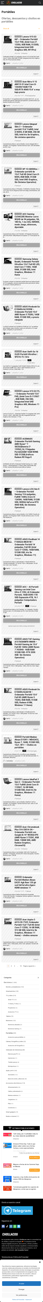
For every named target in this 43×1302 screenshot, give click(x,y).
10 (21, 966)
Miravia (29, 891)
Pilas (9, 1103)
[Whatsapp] (14, 1226)
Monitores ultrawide (14, 1024)
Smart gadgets (10, 1112)
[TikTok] (7, 1226)
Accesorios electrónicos (14, 1083)
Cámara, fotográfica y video (14, 1041)
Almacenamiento (13, 1087)
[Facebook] (3, 1226)
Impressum (28, 1299)
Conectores (11, 1107)
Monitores (9, 1020)
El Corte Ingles (33, 751)
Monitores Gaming (13, 1029)
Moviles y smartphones (13, 987)
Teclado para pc (12, 1062)
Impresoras (11, 1058)
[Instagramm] (11, 1226)
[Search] (39, 3)
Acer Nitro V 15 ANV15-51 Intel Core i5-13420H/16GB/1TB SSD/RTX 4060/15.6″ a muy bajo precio (27, 87)
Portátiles (9, 1033)
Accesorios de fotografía (15, 1045)
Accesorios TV (12, 1012)
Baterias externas (13, 1095)
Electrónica (8, 982)
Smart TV (11, 999)
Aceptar (21, 1283)
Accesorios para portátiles (15, 1037)
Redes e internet (11, 1116)
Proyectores (11, 1008)
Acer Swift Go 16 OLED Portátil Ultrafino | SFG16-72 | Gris (26, 354)
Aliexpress (16, 1139)
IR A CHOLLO (21, 68)
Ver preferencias (21, 1295)
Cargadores (11, 1099)
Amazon (24, 53)
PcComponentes (30, 95)
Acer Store (32, 363)
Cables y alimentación (14, 1091)
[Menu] (2, 3)
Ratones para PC (13, 1054)
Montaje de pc (12, 1066)
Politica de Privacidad (18, 1299)
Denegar (21, 1289)
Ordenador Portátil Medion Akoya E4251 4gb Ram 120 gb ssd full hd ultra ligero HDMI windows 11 (25, 882)
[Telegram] (18, 1226)
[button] (40, 1262)
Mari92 (8, 63)
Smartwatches (10, 991)
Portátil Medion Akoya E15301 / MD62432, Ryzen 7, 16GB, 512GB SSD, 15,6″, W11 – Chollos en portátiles (27, 742)
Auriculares (11, 1074)
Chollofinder (9, 761)
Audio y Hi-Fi (10, 1070)
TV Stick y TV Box (13, 1004)
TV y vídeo (9, 995)
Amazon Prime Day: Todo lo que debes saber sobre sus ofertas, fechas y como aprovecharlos (24, 1146)
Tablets (8, 1016)
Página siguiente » (29, 966)
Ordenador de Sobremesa (14, 1050)
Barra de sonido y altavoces (16, 1079)
